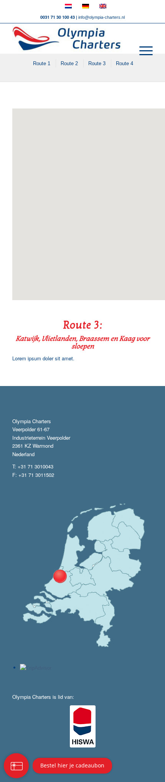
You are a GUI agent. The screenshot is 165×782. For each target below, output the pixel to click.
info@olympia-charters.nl (101, 17)
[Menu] (142, 51)
